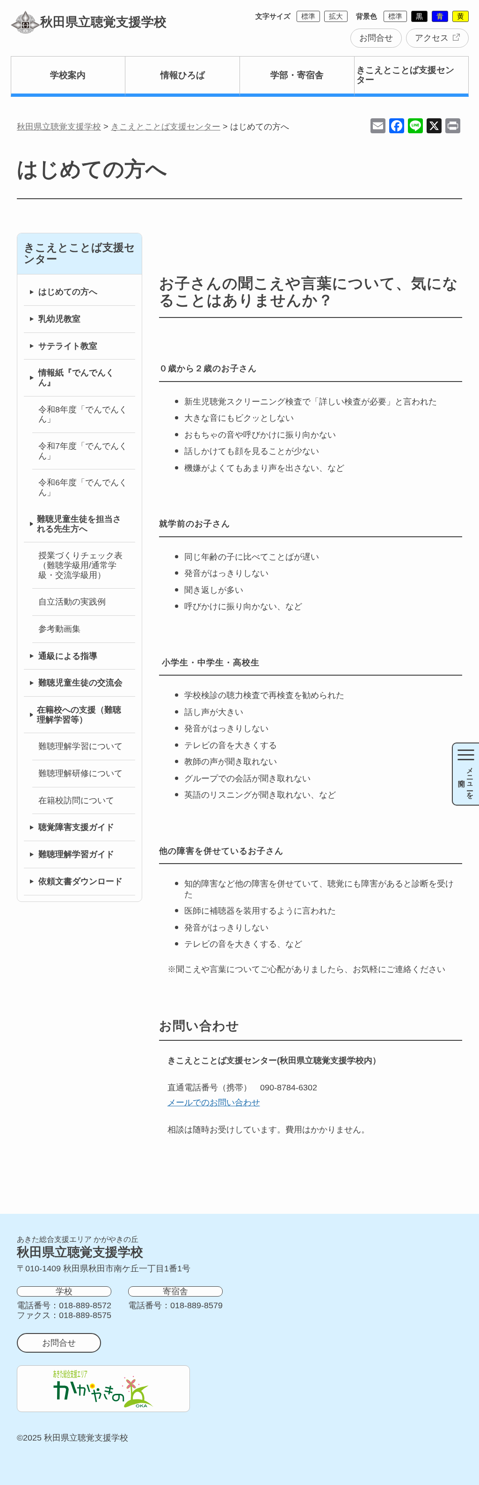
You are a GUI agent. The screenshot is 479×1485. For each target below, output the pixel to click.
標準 (308, 16)
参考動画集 (59, 629)
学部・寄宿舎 (297, 75)
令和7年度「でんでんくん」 (82, 451)
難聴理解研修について (80, 773)
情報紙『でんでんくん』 (76, 377)
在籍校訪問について (76, 800)
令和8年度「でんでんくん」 (82, 414)
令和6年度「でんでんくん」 (82, 487)
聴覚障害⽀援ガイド (76, 827)
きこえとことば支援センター (405, 75)
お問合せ (376, 38)
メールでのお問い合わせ (213, 1102)
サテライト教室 (67, 346)
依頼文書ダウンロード (80, 881)
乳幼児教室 (59, 319)
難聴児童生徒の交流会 (80, 682)
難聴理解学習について (80, 746)
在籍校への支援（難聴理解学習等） (79, 714)
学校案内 (68, 75)
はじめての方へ (67, 291)
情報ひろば (182, 75)
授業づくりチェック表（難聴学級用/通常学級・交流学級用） (80, 565)
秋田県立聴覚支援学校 (103, 22)
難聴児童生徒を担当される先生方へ (79, 523)
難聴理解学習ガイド (76, 854)
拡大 (336, 16)
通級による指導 (67, 656)
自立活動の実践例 (72, 601)
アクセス (432, 38)
